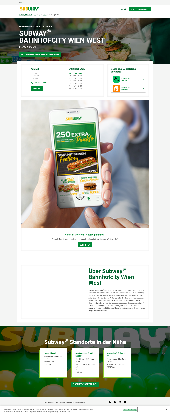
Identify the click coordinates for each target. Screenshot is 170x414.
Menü (123, 9)
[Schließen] (166, 409)
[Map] (52, 292)
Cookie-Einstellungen (130, 410)
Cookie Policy (80, 402)
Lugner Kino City (50, 353)
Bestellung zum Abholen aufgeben (40, 54)
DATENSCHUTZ (49, 402)
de (20, 2)
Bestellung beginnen (140, 9)
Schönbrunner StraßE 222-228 (84, 354)
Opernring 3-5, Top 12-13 (116, 354)
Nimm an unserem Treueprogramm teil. (85, 234)
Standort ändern (27, 47)
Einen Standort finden (85, 384)
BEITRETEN (85, 245)
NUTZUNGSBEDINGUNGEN (65, 402)
